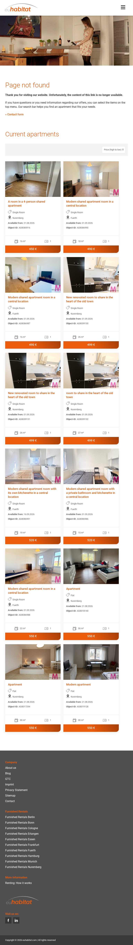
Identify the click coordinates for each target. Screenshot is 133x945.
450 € (33, 249)
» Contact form (14, 114)
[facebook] (8, 920)
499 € (91, 344)
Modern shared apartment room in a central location (89, 203)
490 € (91, 249)
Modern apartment (78, 684)
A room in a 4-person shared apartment (26, 203)
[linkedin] (16, 920)
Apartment (73, 588)
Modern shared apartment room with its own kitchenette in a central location (32, 493)
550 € (33, 636)
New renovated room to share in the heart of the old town (89, 299)
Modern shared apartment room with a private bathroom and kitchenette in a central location (90, 493)
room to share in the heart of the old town (89, 395)
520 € (33, 540)
